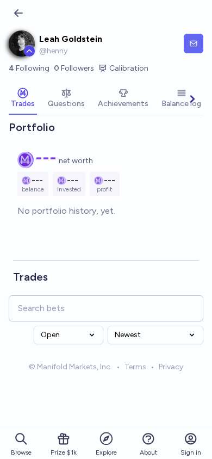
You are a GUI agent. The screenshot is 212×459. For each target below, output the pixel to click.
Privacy (171, 366)
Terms (135, 366)
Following (29, 68)
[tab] (23, 99)
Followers (74, 68)
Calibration (128, 68)
